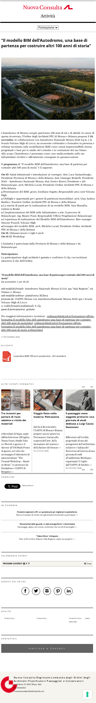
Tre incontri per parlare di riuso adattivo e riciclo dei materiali (13, 418)
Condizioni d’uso (75, 618)
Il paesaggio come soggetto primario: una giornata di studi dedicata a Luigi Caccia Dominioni (80, 420)
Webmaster (73, 622)
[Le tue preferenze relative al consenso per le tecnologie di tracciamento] (87, 694)
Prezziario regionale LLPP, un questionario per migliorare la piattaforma (47, 512)
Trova (88, 564)
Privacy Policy (9, 618)
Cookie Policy (42, 618)
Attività (48, 16)
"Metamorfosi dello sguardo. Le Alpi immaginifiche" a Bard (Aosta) (47, 524)
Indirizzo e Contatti (47, 648)
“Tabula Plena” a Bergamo (47, 536)
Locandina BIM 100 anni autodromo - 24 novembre (40, 356)
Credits (87, 618)
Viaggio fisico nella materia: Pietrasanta (46, 415)
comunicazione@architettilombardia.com (29, 691)
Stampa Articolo (27, 486)
